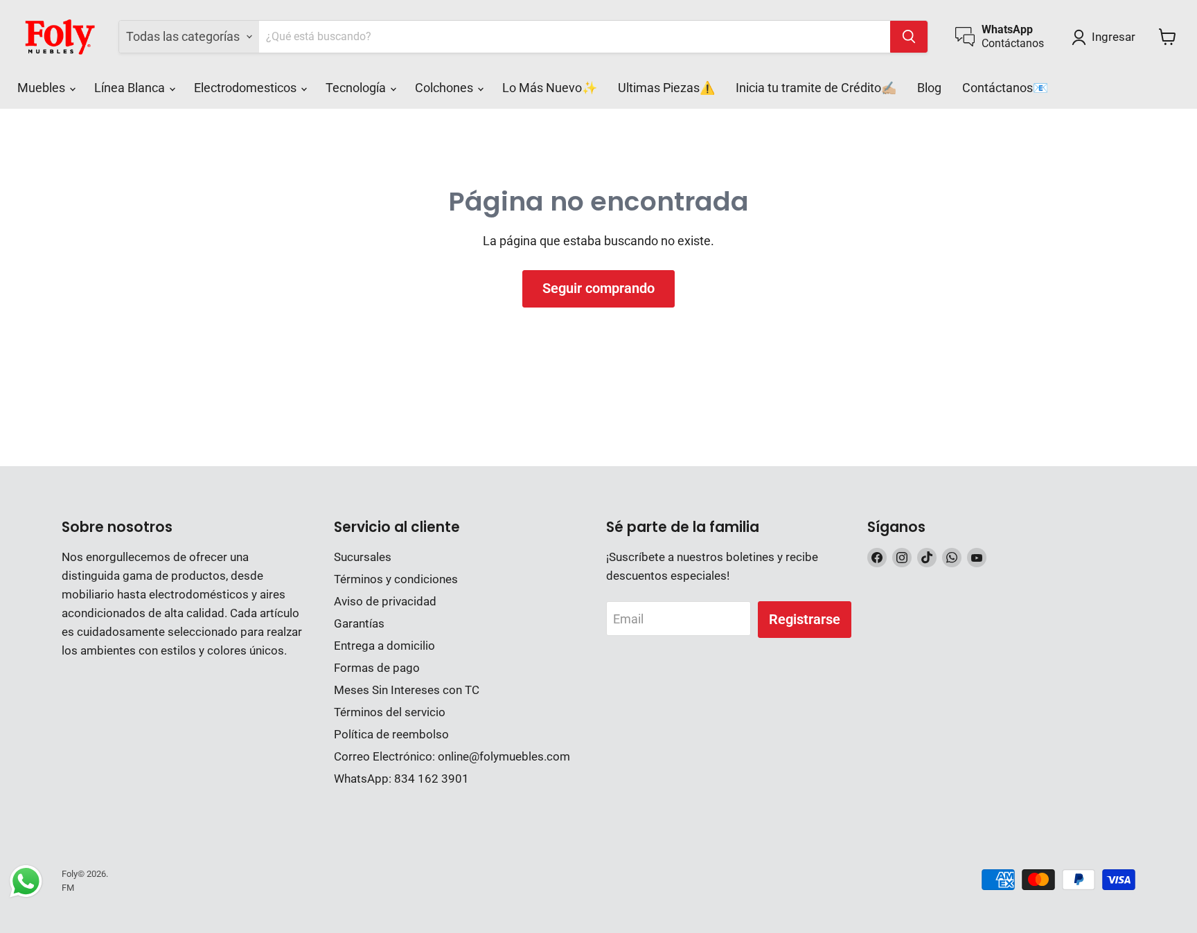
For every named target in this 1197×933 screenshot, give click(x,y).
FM (68, 887)
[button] (1107, 37)
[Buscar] (909, 37)
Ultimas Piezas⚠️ (666, 87)
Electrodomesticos (246, 87)
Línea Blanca (131, 87)
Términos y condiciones (396, 579)
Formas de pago (377, 668)
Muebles (42, 87)
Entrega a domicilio (384, 645)
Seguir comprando (598, 288)
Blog (929, 87)
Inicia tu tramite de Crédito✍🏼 (816, 87)
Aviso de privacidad (385, 601)
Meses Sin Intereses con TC (406, 690)
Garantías (359, 623)
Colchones (445, 87)
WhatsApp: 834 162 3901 (401, 778)
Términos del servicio (389, 712)
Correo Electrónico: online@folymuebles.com (452, 756)
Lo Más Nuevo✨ (549, 87)
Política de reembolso (391, 734)
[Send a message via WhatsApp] (26, 881)
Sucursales (362, 557)
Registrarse (804, 619)
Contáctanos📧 (1005, 87)
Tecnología (357, 87)
